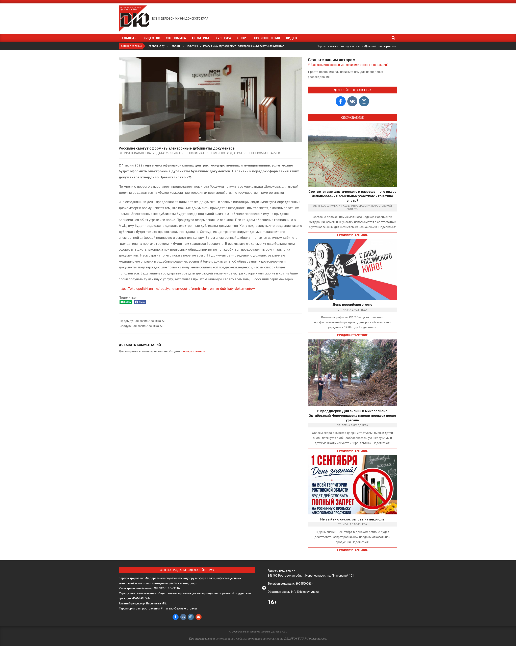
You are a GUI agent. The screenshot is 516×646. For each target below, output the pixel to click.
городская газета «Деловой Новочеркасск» (368, 46)
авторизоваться (193, 351)
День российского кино (352, 305)
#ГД (229, 153)
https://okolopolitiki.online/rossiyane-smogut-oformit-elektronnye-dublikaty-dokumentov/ (187, 289)
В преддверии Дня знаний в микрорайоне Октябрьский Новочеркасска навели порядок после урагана (352, 415)
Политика (196, 153)
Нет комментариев (265, 153)
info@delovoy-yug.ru (305, 592)
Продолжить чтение (352, 234)
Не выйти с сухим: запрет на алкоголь (352, 519)
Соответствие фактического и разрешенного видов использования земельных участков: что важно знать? (352, 196)
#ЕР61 (238, 153)
